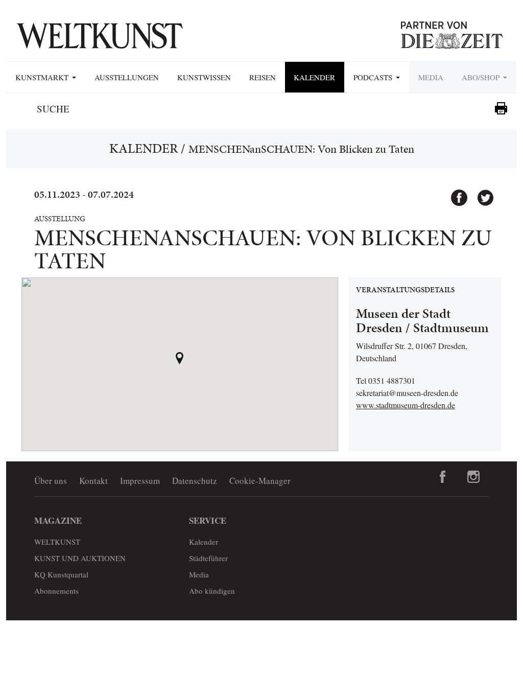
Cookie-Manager (260, 480)
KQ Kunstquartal (61, 574)
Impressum (140, 480)
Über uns (50, 480)
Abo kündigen (212, 591)
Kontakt (93, 480)
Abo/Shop (482, 77)
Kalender (314, 77)
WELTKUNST (57, 542)
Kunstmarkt (43, 77)
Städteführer (208, 558)
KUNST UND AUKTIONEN (80, 558)
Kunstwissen (204, 77)
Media (430, 77)
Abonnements (56, 591)
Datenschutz (194, 480)
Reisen (262, 77)
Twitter (480, 193)
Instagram (473, 477)
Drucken (501, 108)
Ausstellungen (126, 77)
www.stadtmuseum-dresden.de (405, 405)
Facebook (454, 193)
